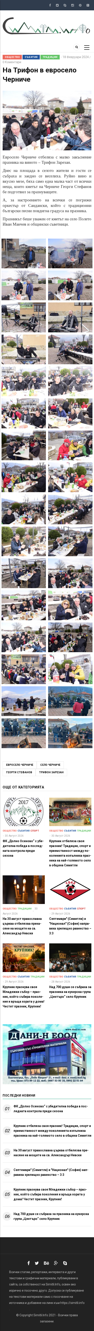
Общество (12, 57)
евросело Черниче (19, 764)
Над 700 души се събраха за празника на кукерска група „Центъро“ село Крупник (51, 1216)
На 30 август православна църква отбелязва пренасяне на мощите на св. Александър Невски (51, 1153)
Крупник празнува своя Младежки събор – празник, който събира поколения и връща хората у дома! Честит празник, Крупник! (50, 1194)
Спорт (34, 830)
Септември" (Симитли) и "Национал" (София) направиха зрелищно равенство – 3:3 (51, 1172)
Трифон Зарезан (51, 772)
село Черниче (50, 764)
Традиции (50, 57)
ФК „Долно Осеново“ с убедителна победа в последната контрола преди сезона (51, 1109)
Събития (31, 57)
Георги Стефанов (19, 772)
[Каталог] (47, 25)
